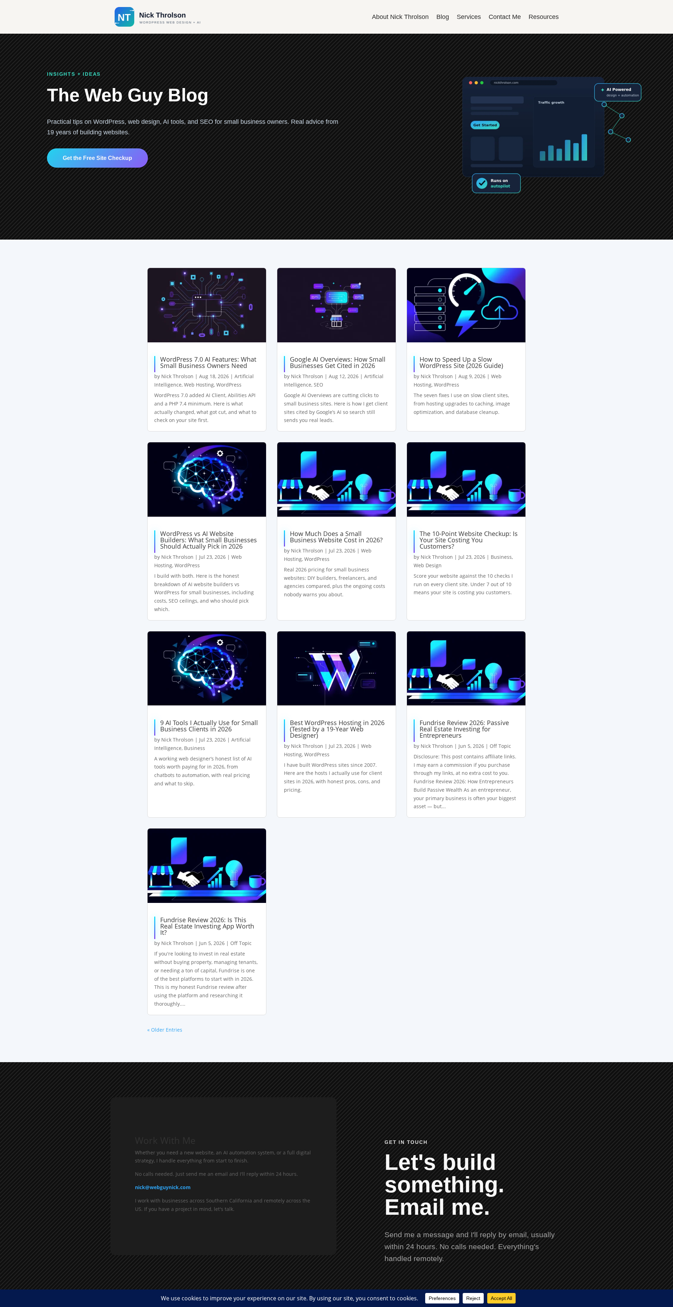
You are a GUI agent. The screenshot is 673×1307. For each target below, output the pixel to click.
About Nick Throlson (400, 16)
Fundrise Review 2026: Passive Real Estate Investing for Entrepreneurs (464, 728)
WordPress (229, 384)
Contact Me (505, 16)
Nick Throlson (177, 376)
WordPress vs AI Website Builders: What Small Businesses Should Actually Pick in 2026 (208, 539)
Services (469, 16)
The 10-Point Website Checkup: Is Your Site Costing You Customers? (469, 539)
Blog (442, 16)
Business (501, 557)
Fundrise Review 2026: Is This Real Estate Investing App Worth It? (207, 926)
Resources (544, 16)
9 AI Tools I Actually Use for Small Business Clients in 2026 (209, 725)
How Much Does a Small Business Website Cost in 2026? (336, 536)
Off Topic (500, 746)
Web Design (428, 565)
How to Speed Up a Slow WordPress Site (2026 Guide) (461, 362)
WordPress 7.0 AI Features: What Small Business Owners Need (208, 362)
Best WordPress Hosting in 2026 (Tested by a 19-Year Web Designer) (337, 728)
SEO (318, 384)
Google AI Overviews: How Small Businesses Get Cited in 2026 (338, 362)
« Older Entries (164, 1029)
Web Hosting (199, 384)
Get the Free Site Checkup (97, 158)
